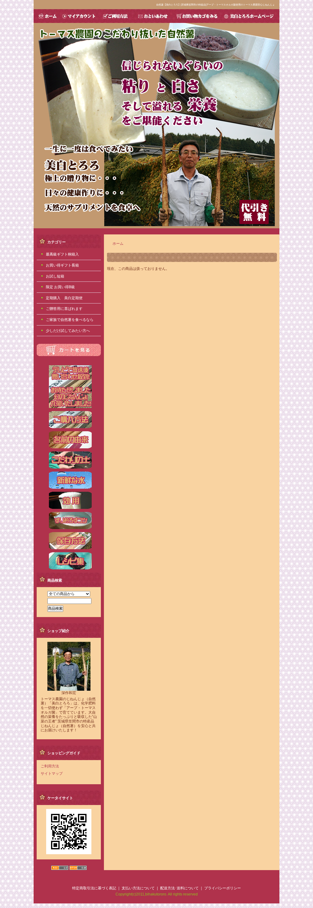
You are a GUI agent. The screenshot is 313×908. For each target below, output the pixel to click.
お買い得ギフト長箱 (62, 265)
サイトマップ (52, 773)
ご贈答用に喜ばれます (64, 309)
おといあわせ (152, 16)
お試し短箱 (55, 276)
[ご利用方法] (70, 427)
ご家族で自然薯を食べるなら (70, 320)
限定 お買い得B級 (60, 287)
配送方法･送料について (179, 888)
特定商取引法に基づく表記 (94, 888)
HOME (47, 16)
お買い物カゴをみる (196, 16)
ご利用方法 (115, 16)
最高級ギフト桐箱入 (62, 254)
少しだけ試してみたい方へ (68, 331)
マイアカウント (79, 16)
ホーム (117, 243)
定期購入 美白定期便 (64, 298)
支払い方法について (138, 888)
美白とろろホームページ (250, 16)
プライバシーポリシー (222, 888)
